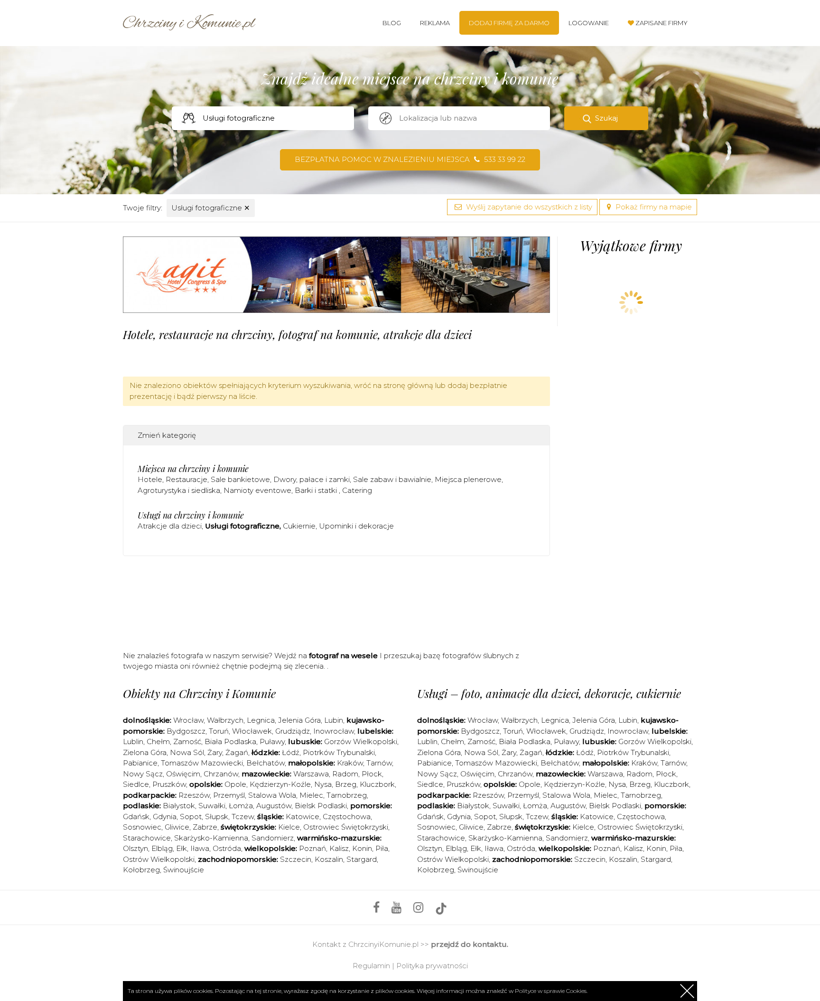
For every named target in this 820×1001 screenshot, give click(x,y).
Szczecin (295, 859)
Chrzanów (221, 773)
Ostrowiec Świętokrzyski (345, 826)
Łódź (290, 752)
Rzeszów (194, 795)
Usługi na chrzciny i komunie (191, 515)
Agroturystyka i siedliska (179, 490)
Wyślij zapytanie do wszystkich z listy (528, 206)
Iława (199, 848)
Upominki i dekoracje (356, 525)
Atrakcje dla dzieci (170, 525)
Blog (391, 23)
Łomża (241, 805)
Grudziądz (292, 731)
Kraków (350, 762)
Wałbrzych (225, 720)
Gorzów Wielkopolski (360, 741)
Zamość (187, 741)
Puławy (272, 741)
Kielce (289, 826)
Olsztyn (135, 848)
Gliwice (177, 826)
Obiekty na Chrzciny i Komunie (199, 693)
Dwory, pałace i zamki (311, 479)
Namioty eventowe (257, 490)
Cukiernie (299, 525)
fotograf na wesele (343, 655)
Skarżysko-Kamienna (211, 837)
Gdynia (165, 816)
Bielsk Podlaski (321, 805)
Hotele (150, 479)
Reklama (435, 23)
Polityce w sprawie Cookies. (551, 990)
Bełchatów (265, 762)
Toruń (219, 731)
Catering (357, 490)
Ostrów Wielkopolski (159, 859)
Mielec (311, 795)
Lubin (333, 720)
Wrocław (188, 720)
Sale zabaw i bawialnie (392, 479)
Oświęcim (183, 773)
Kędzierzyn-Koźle (280, 784)
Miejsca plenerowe (468, 479)
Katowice (302, 816)
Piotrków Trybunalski (339, 752)
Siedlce (136, 784)
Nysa (323, 784)
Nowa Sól (187, 752)
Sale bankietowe (240, 479)
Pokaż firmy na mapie (653, 206)
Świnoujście (183, 869)
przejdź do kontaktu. (469, 944)
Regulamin (371, 965)
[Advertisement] (336, 601)
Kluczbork (377, 784)
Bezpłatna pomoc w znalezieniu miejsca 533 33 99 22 (410, 159)
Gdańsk (136, 816)
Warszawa (311, 773)
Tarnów (379, 762)
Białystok (179, 805)
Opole (235, 784)
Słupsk (216, 816)
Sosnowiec (142, 826)
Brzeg (345, 784)
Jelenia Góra (299, 720)
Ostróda (227, 848)
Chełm (158, 741)
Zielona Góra (145, 752)
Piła (381, 848)
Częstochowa (347, 816)
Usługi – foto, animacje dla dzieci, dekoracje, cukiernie (549, 693)
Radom (345, 773)
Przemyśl (229, 795)
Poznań (312, 848)
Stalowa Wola (272, 795)
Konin (362, 848)
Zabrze (205, 826)
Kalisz (339, 848)
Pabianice (140, 762)
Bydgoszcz (186, 731)
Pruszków (169, 784)
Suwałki (211, 805)
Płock (372, 773)
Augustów (273, 805)
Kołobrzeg (141, 869)
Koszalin (329, 859)
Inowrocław (333, 731)
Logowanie (588, 23)
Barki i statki (317, 490)
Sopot (191, 816)
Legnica (261, 720)
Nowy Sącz (143, 773)
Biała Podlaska (230, 741)
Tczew (243, 816)
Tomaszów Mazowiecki (202, 762)
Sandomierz (273, 837)
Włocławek (252, 731)
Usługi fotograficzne (210, 207)
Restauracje (186, 479)
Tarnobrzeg (346, 795)
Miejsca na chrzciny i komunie (193, 468)
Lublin (133, 741)
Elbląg (162, 848)
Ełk (181, 848)
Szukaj (606, 118)
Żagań (236, 752)
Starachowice (147, 837)
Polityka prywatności (432, 965)
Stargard (361, 859)
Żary (214, 752)
